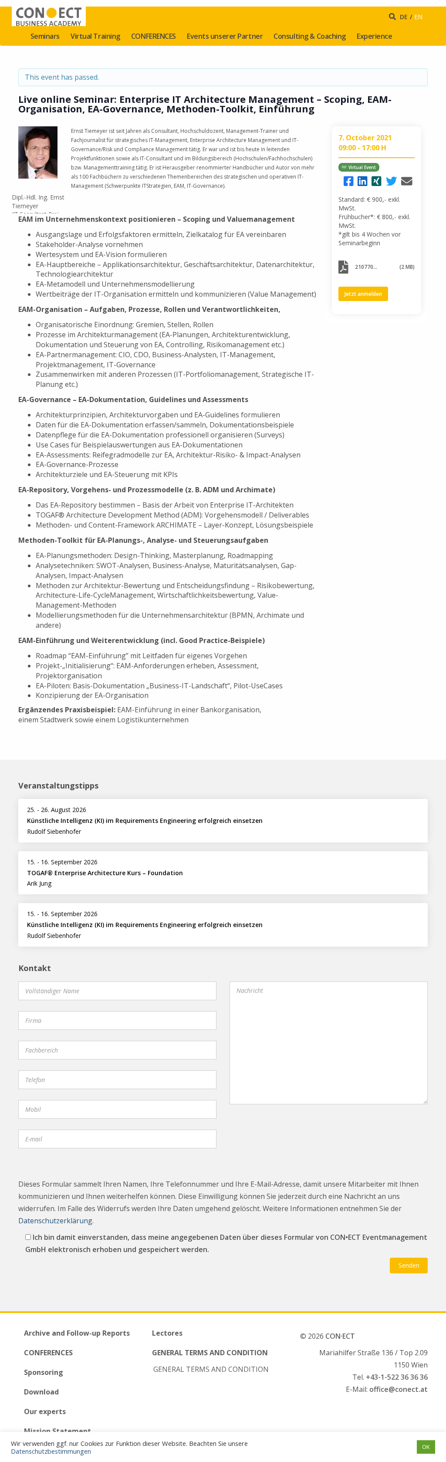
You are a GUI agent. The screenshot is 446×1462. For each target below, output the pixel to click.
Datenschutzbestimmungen (51, 1451)
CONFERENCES (153, 36)
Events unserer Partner (225, 36)
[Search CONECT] (393, 16)
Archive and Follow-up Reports (77, 1333)
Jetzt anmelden (363, 294)
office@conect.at (398, 1389)
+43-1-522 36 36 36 (397, 1377)
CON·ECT (340, 1336)
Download (41, 1392)
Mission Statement (57, 1431)
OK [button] (426, 1447)
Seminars (45, 36)
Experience (374, 36)
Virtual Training (95, 36)
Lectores (167, 1333)
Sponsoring (43, 1372)
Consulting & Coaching (310, 36)
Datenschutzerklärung (55, 1220)
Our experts (45, 1411)
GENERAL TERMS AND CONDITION (210, 1352)
